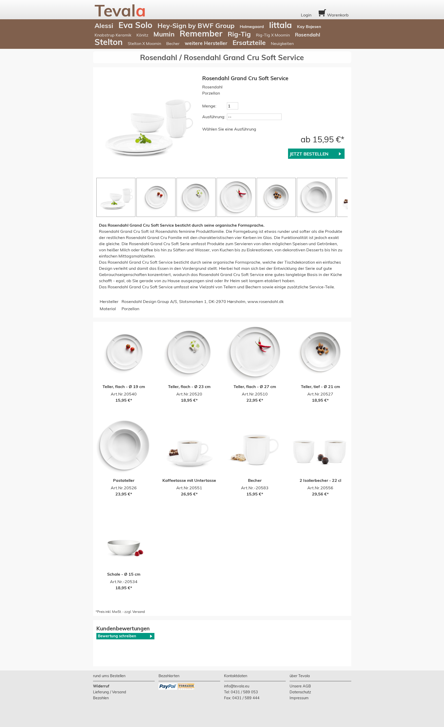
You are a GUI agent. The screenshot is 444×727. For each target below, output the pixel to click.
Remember (201, 33)
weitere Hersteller (206, 43)
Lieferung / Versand (109, 692)
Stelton (109, 42)
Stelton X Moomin (144, 43)
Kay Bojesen (309, 26)
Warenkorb (337, 14)
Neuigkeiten (282, 43)
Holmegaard (252, 26)
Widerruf (101, 686)
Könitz (142, 35)
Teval (120, 10)
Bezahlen (101, 698)
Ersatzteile (249, 42)
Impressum (299, 698)
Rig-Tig (239, 34)
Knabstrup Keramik (113, 35)
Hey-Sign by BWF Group (196, 25)
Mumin (163, 34)
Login (306, 14)
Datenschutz (300, 692)
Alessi (104, 25)
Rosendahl (307, 35)
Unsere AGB (300, 686)
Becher (173, 43)
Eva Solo (135, 25)
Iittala (280, 25)
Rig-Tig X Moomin (273, 35)
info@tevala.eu (236, 686)
